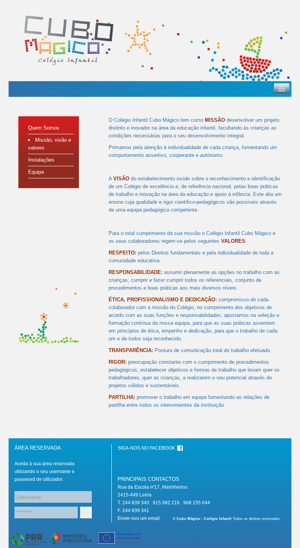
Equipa (36, 172)
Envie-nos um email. (139, 518)
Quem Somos (43, 128)
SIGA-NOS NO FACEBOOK (147, 448)
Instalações (41, 160)
